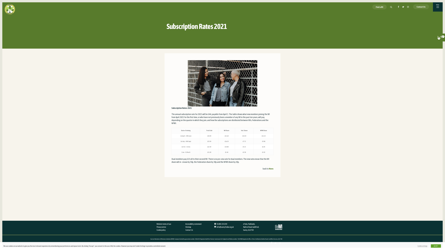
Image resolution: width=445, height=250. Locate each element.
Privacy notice (161, 227)
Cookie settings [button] (422, 246)
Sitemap (188, 227)
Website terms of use (164, 224)
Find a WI (379, 7)
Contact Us (421, 7)
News (271, 168)
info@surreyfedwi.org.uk (225, 227)
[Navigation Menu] (438, 7)
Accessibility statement (193, 224)
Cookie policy (161, 230)
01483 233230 (222, 224)
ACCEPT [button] (436, 246)
